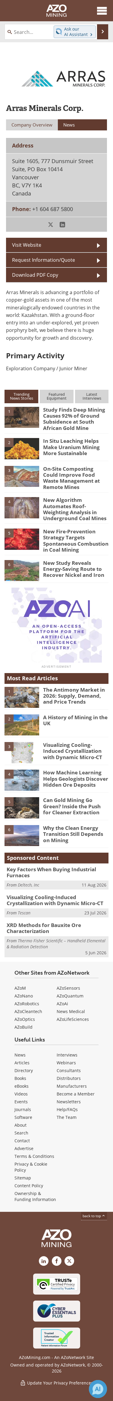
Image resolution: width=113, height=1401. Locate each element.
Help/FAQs (67, 1109)
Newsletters (69, 1101)
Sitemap (22, 1178)
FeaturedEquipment (57, 396)
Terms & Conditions (34, 1156)
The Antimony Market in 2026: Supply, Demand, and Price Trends (74, 695)
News (20, 1055)
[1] (22, 416)
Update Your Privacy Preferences (59, 1383)
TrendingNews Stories (21, 396)
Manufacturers (72, 1086)
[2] (22, 448)
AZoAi (62, 1003)
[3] (22, 475)
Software (23, 1117)
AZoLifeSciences (73, 1019)
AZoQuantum (70, 996)
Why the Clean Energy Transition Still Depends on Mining (73, 834)
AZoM (20, 988)
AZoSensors (68, 988)
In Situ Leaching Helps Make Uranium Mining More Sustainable (71, 447)
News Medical (71, 1011)
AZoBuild (23, 1027)
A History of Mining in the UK (75, 720)
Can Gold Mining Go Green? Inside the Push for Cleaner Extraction (72, 806)
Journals (22, 1109)
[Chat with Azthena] (98, 1389)
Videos (21, 1094)
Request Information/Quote (43, 260)
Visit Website (26, 245)
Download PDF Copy (35, 275)
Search (21, 1133)
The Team (67, 1117)
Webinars (66, 1063)
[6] (22, 570)
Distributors (69, 1078)
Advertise (23, 1148)
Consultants (69, 1070)
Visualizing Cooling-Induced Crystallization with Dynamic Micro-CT (72, 751)
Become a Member (76, 1094)
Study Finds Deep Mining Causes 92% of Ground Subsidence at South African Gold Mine (74, 418)
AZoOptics (24, 1019)
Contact (22, 1140)
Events (21, 1101)
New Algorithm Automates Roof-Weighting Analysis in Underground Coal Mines (74, 509)
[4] (22, 507)
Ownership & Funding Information (35, 1196)
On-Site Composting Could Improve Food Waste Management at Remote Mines (71, 477)
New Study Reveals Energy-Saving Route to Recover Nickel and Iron (73, 569)
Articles (22, 1063)
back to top (92, 1215)
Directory (23, 1070)
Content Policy (28, 1185)
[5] (22, 538)
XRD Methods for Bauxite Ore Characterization (44, 928)
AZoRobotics (26, 1003)
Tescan (24, 913)
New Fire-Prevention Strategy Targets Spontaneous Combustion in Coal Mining (75, 540)
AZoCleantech (28, 1011)
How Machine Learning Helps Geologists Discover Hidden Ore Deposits (75, 778)
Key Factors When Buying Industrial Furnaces (51, 872)
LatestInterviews (92, 396)
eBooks (21, 1086)
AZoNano (23, 996)
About (20, 1125)
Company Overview (31, 125)
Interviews (67, 1055)
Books (20, 1078)
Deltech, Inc (28, 885)
